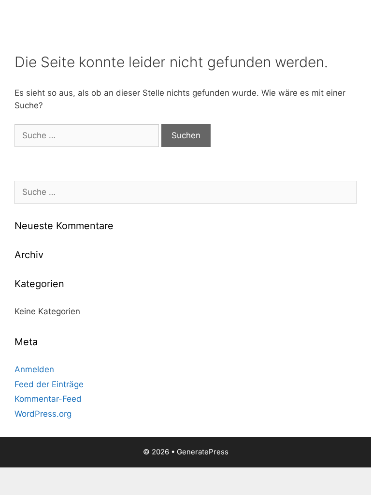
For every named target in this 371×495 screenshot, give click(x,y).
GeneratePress (202, 451)
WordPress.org (42, 414)
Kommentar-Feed (48, 399)
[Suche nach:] (87, 135)
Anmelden (34, 369)
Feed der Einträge (49, 384)
